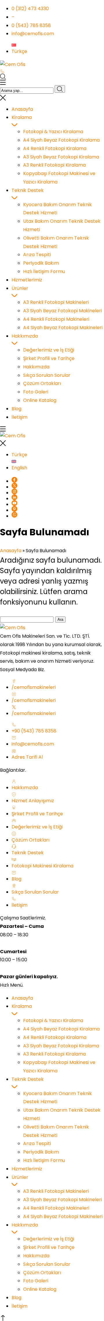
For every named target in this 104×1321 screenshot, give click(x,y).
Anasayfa (10, 550)
